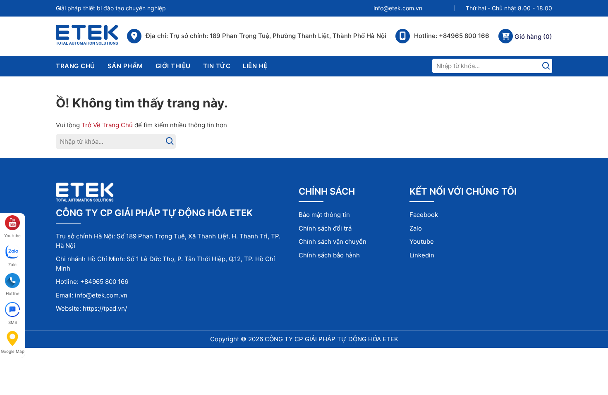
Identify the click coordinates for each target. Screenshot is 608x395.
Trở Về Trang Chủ (107, 125)
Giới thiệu (173, 66)
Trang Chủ (75, 66)
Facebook (423, 215)
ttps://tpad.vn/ (106, 308)
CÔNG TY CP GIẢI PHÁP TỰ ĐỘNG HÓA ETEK (331, 339)
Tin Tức (217, 66)
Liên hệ (255, 66)
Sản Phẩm (125, 66)
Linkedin (421, 255)
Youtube (421, 241)
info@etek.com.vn (397, 8)
